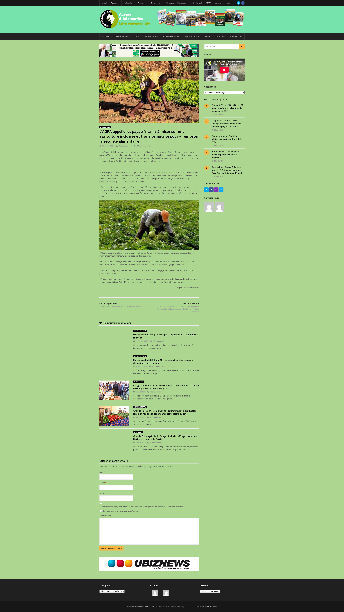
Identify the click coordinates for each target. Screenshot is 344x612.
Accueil (104, 3)
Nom (102, 472)
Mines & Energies (171, 36)
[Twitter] (238, 3)
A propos (114, 3)
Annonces (142, 3)
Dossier (233, 36)
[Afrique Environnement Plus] (126, 28)
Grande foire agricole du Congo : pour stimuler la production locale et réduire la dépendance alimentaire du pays (164, 412)
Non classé (138, 432)
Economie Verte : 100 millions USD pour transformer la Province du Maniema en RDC (227, 108)
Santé (207, 36)
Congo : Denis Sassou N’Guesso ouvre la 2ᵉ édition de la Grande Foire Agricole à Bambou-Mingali (166, 387)
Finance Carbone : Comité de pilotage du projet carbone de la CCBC (227, 139)
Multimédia (128, 3)
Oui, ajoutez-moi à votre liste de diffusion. (120, 511)
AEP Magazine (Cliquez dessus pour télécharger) (184, 3)
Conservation (151, 36)
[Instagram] (216, 189)
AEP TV (208, 3)
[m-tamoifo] (209, 207)
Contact (228, 3)
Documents (155, 3)
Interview (220, 36)
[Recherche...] (241, 36)
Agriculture (105, 127)
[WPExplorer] (201, 17)
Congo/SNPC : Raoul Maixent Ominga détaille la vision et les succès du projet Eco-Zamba (226, 123)
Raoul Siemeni (125, 146)
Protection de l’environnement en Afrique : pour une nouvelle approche (227, 154)
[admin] (219, 207)
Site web (103, 493)
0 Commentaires (143, 146)
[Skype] (221, 189)
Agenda (218, 3)
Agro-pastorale (192, 36)
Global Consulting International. (183, 606)
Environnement (121, 36)
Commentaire (105, 515)
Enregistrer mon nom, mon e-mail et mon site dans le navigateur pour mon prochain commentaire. (141, 506)
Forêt (137, 36)
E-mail (102, 482)
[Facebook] (243, 3)
